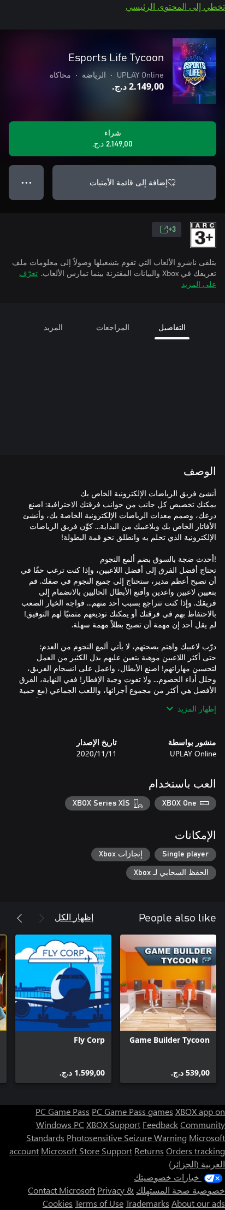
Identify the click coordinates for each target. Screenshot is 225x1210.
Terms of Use (99, 1203)
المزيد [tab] (53, 327)
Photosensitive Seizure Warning (127, 1137)
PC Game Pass (62, 1111)
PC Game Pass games (132, 1111)
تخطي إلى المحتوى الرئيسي (175, 6)
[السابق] (41, 918)
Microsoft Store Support (86, 1150)
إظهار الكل (74, 917)
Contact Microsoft (61, 1190)
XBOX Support (113, 1124)
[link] (168, 1009)
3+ (172, 229)
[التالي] (20, 918)
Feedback (160, 1124)
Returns (149, 1150)
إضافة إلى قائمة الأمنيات (129, 182)
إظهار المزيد (196, 708)
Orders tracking (195, 1150)
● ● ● (26, 182)
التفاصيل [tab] (172, 327)
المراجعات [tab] (112, 327)
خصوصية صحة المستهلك (180, 1190)
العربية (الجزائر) (197, 1164)
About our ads (198, 1203)
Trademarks (147, 1203)
